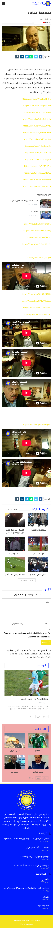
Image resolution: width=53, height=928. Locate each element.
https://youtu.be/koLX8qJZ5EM (37, 179)
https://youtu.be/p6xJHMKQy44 (37, 424)
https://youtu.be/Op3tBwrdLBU (37, 314)
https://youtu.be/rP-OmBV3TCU (37, 244)
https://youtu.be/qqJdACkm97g (37, 230)
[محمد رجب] (15, 762)
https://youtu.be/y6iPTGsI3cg (37, 166)
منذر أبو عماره (43, 906)
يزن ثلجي (45, 897)
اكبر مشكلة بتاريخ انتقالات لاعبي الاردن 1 (24, 200)
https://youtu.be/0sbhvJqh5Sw (37, 224)
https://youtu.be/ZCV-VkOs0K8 (37, 308)
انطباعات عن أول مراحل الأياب (34, 699)
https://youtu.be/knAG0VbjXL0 (37, 173)
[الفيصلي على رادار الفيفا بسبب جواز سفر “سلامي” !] (15, 520)
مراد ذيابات (34, 211)
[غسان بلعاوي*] (15, 740)
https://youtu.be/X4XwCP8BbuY (37, 186)
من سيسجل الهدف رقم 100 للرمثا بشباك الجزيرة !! (30, 865)
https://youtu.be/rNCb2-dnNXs (37, 139)
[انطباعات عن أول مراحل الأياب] (26, 683)
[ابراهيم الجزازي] (38, 762)
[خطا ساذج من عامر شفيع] (15, 564)
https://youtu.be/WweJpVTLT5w (36, 99)
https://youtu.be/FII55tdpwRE (37, 146)
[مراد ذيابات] (45, 215)
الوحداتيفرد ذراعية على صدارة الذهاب (34, 856)
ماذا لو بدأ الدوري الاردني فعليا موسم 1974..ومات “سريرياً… (25, 888)
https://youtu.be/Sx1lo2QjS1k (38, 159)
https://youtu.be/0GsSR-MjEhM (37, 294)
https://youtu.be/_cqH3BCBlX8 (37, 132)
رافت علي (45, 879)
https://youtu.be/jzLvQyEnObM (37, 105)
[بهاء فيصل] (38, 740)
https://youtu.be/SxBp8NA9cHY (37, 119)
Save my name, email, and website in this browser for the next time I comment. (27, 634)
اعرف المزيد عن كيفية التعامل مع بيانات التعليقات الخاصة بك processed (30, 655)
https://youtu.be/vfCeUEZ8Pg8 (37, 126)
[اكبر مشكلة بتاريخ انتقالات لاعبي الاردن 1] (45, 203)
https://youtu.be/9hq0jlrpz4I (38, 237)
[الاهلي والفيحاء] (15, 543)
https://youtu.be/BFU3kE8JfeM (37, 112)
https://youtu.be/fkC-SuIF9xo (38, 153)
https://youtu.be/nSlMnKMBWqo (36, 301)
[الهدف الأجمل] (38, 543)
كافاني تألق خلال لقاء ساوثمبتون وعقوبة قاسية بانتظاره (26, 839)
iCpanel (22, 923)
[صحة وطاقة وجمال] (38, 520)
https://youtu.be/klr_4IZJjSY (38, 257)
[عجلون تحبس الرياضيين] (38, 564)
